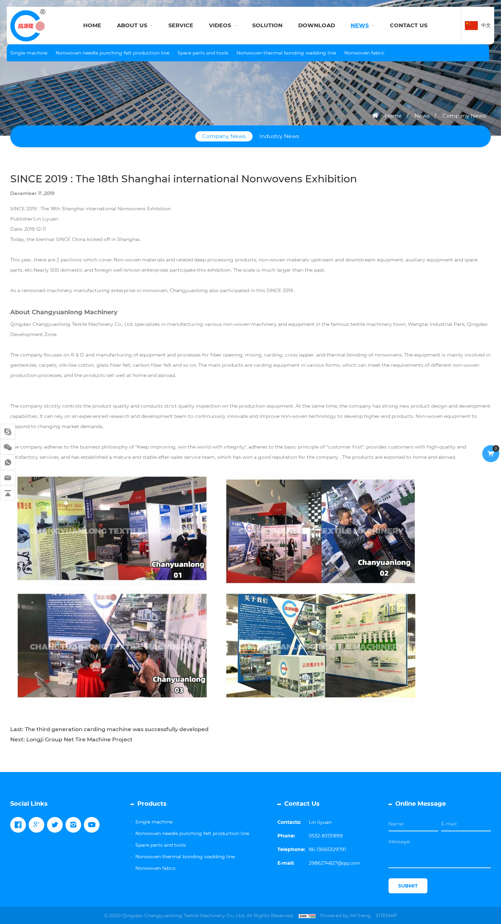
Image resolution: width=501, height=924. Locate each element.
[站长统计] (307, 915)
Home (393, 115)
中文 (486, 25)
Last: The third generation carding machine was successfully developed (109, 729)
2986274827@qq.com (334, 863)
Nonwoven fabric (364, 53)
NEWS (360, 25)
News (422, 115)
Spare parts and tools (203, 53)
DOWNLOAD (316, 25)
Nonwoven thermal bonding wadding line (286, 53)
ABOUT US (132, 25)
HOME (92, 25)
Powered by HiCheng (345, 915)
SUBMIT (408, 886)
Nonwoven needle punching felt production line (112, 53)
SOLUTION (267, 25)
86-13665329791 (327, 849)
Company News (464, 115)
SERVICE (180, 25)
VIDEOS (220, 25)
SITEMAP (386, 915)
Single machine (28, 53)
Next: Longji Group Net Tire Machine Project (71, 739)
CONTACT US (408, 25)
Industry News (279, 136)
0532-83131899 (326, 836)
